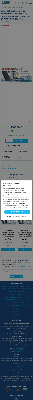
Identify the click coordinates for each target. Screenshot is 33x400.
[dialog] (16, 200)
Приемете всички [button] (17, 212)
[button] (16, 216)
